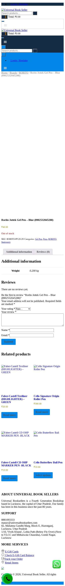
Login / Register (19, 4)
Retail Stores (11, 562)
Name (5, 330)
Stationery (6, 242)
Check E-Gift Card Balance (19, 555)
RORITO (23, 72)
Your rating (8, 308)
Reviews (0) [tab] (43, 251)
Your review (8, 312)
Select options (43, 475)
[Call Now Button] (7, 578)
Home (4, 72)
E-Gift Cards (11, 551)
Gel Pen (38, 239)
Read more (9, 415)
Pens (45, 239)
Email (5, 335)
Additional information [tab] (19, 251)
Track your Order (13, 559)
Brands (13, 72)
